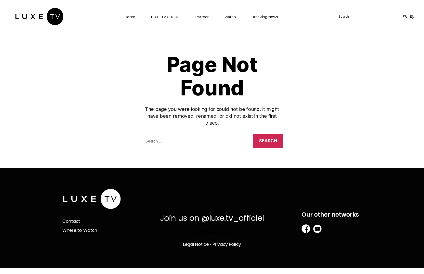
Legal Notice (196, 244)
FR (405, 16)
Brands (204, 32)
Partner (202, 16)
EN (412, 16)
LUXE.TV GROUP (165, 16)
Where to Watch (241, 42)
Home (129, 16)
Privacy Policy (226, 244)
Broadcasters (209, 42)
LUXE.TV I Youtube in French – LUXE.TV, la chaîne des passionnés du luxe (173, 82)
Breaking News (265, 16)
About (158, 32)
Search (344, 16)
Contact (71, 221)
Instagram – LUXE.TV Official (172, 101)
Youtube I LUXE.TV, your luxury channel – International (174, 61)
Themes (234, 32)
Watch (230, 16)
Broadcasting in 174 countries (170, 44)
